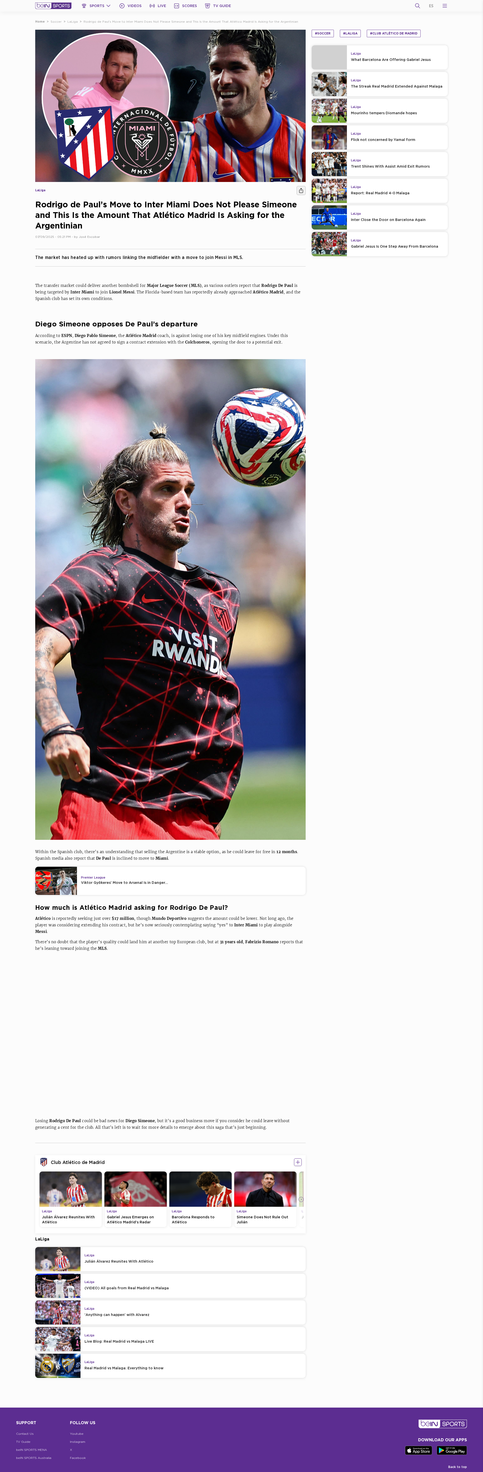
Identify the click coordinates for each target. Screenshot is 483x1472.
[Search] (418, 6)
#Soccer (323, 33)
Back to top (457, 1466)
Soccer (56, 21)
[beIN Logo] (53, 6)
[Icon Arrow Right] (301, 1199)
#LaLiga (350, 33)
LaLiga (72, 21)
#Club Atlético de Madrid (393, 33)
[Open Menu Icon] (445, 6)
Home (40, 21)
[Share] (301, 190)
